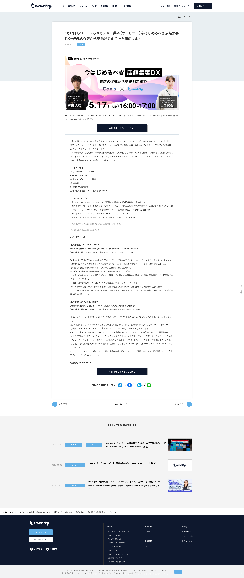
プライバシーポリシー (120, 573)
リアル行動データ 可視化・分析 (118, 531)
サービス (60, 6)
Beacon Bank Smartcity (116, 542)
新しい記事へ (182, 404)
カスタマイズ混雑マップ (116, 561)
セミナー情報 (164, 6)
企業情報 (104, 6)
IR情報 (115, 6)
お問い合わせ (202, 6)
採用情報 (127, 6)
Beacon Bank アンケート (116, 550)
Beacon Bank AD (113, 535)
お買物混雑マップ (114, 558)
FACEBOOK (38, 549)
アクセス (147, 546)
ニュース (83, 6)
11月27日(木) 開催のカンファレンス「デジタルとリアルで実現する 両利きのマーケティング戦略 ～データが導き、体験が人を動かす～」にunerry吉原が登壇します (124, 485)
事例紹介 (71, 6)
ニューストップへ (185, 17)
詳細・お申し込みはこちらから (122, 128)
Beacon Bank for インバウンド (118, 554)
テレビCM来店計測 (114, 539)
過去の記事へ (61, 404)
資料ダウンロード (181, 6)
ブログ (94, 6)
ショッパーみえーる (114, 546)
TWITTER (53, 549)
